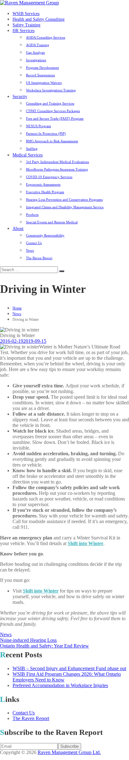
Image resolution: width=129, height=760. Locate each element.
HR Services (23, 30)
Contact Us (34, 243)
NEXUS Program (38, 126)
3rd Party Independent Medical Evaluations (57, 162)
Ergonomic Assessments (43, 184)
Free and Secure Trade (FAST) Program (55, 118)
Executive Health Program (45, 192)
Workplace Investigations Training (51, 90)
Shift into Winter (85, 543)
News (30, 250)
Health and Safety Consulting (38, 19)
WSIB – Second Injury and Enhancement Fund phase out (69, 668)
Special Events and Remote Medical (52, 222)
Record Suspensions (40, 75)
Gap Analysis (35, 52)
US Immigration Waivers (44, 83)
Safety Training (26, 25)
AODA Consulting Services (45, 37)
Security (20, 96)
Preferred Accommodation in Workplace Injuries (60, 685)
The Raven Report (39, 258)
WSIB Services (26, 13)
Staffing (32, 148)
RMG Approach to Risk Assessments (52, 141)
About (18, 228)
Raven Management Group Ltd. (69, 752)
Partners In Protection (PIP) (46, 133)
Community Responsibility (45, 235)
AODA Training (37, 45)
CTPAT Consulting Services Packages (53, 111)
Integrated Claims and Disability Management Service (65, 207)
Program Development (42, 67)
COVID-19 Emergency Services (49, 177)
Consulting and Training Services (50, 103)
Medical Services (28, 155)
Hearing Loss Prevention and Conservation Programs (64, 199)
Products (32, 214)
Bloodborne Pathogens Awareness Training (57, 169)
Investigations (36, 60)
